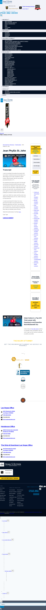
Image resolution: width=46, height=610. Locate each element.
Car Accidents (12, 489)
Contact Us (2, 493)
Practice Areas (5, 554)
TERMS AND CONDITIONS (29, 512)
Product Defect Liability (10, 77)
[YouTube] (45, 487)
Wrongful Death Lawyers (36, 264)
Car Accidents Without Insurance (13, 43)
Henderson (7, 35)
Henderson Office (8, 426)
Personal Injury (20, 489)
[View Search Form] (1, 15)
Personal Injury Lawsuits (36, 236)
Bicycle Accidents (13, 491)
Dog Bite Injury (10, 75)
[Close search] (1, 602)
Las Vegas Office (7, 408)
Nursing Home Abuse (9, 63)
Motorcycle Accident (10, 62)
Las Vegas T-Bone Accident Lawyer (12, 552)
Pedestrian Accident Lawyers (36, 231)
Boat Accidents (12, 493)
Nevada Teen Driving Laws (11, 48)
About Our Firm (8, 21)
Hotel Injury (10, 70)
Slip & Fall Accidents (10, 78)
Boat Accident (8, 56)
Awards (6, 28)
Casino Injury (10, 71)
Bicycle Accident (9, 55)
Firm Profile (2, 488)
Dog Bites (11, 498)
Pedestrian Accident (9, 64)
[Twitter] (43, 487)
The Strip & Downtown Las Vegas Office (17, 445)
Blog (6, 25)
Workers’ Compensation (10, 83)
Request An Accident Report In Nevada (14, 46)
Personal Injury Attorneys (8, 144)
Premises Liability (11, 69)
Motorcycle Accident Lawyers (36, 220)
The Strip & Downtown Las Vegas (12, 92)
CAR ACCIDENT (8, 218)
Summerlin (7, 33)
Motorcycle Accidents (11, 501)
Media (6, 26)
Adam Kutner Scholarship (2, 499)
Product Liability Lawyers (36, 241)
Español (4, 598)
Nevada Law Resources (10, 23)
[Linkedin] (42, 487)
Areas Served (4, 532)
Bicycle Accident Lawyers (36, 202)
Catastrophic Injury (9, 57)
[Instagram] (40, 489)
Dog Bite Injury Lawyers (36, 215)
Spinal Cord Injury (9, 81)
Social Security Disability (11, 80)
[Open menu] (2, 130)
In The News (7, 27)
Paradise (7, 36)
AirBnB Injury (10, 72)
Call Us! (2, 133)
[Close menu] (0, 518)
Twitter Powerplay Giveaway (28, 6)
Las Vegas (7, 32)
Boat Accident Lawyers (36, 207)
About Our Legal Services (11, 22)
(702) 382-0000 (9, 13)
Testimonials (5, 86)
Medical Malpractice (9, 61)
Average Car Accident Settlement (13, 42)
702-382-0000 (35, 328)
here (20, 212)
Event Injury (10, 76)
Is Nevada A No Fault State (11, 47)
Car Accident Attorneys (6, 539)
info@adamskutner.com (9, 419)
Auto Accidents (8, 40)
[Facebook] (40, 487)
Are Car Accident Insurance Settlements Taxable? (16, 41)
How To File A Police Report (11, 45)
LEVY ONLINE (11, 513)
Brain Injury (7, 58)
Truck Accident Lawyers (36, 254)
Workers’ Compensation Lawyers (37, 259)
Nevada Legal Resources (3, 496)
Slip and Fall (19, 496)
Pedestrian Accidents (19, 492)
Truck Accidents (9, 82)
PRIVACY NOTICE (36, 512)
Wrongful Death (20, 505)
